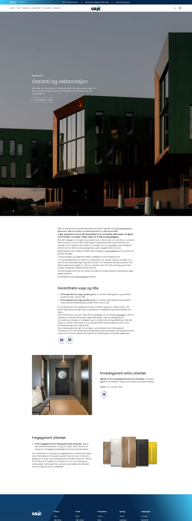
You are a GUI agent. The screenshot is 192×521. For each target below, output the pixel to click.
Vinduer (12, 8)
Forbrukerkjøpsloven (123, 228)
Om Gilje (144, 516)
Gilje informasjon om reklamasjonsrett (84, 231)
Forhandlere (47, 8)
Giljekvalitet (36, 8)
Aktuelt (122, 516)
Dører (19, 8)
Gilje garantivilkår (110, 231)
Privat (13, 2)
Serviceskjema (112, 251)
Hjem (56, 516)
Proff (22, 2)
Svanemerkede (80, 277)
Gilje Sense (27, 8)
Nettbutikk (57, 8)
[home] (96, 8)
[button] (180, 8)
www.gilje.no (121, 315)
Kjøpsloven (62, 231)
